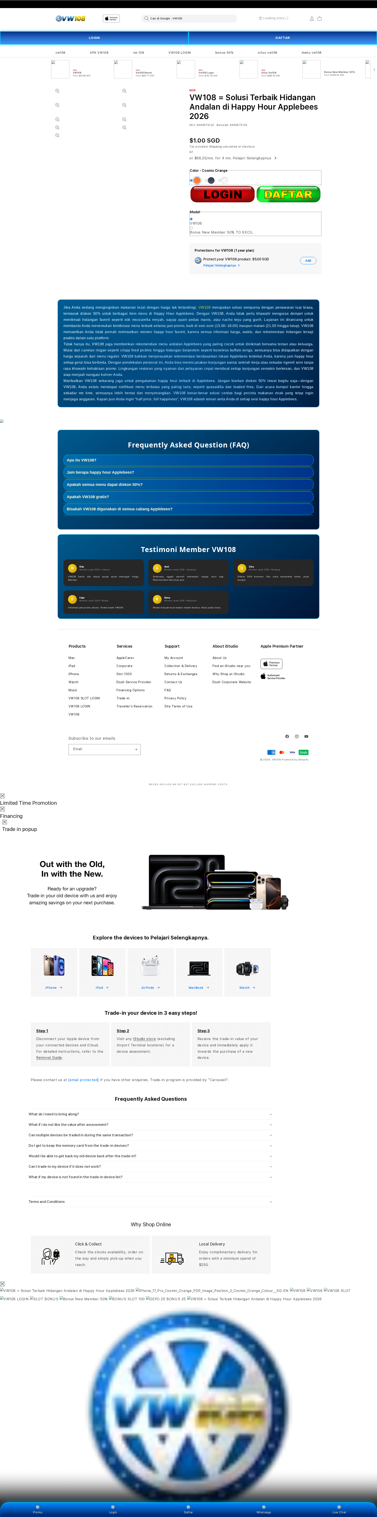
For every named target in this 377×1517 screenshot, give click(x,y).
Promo (37, 1512)
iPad (72, 666)
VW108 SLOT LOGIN (84, 698)
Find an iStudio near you (231, 666)
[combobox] (189, 18)
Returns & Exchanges (181, 674)
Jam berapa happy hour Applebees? (100, 472)
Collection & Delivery (181, 666)
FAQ (168, 690)
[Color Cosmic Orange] (197, 180)
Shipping (215, 146)
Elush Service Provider (134, 682)
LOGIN (94, 38)
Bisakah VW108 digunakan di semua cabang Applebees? (120, 509)
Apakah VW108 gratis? (88, 497)
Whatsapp (264, 1512)
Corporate (124, 666)
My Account (174, 658)
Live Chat (339, 1512)
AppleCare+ (125, 658)
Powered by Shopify (295, 759)
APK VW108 (99, 52)
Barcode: (223, 125)
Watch (74, 682)
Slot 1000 (124, 674)
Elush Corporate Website (231, 682)
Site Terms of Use (178, 706)
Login (113, 1512)
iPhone (74, 674)
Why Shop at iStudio (228, 674)
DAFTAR (283, 38)
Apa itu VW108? (81, 460)
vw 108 (138, 52)
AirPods (148, 987)
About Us (219, 658)
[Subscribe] (136, 749)
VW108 (196, 223)
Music (73, 690)
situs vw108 (267, 52)
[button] (60, 53)
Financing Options (131, 690)
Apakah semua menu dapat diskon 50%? (105, 484)
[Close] (2, 796)
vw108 (60, 52)
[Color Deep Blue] (211, 180)
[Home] (70, 18)
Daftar (188, 1512)
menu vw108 (312, 52)
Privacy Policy (176, 698)
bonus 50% (224, 52)
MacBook (197, 987)
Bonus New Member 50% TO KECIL (221, 232)
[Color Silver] (224, 180)
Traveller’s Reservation (135, 706)
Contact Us (173, 682)
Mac (72, 658)
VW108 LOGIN (179, 52)
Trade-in (123, 698)
